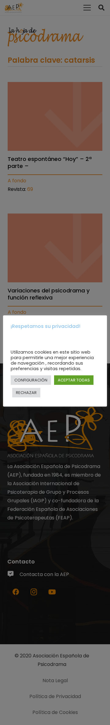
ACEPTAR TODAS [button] (74, 380)
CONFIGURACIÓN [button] (30, 380)
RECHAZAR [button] (26, 393)
